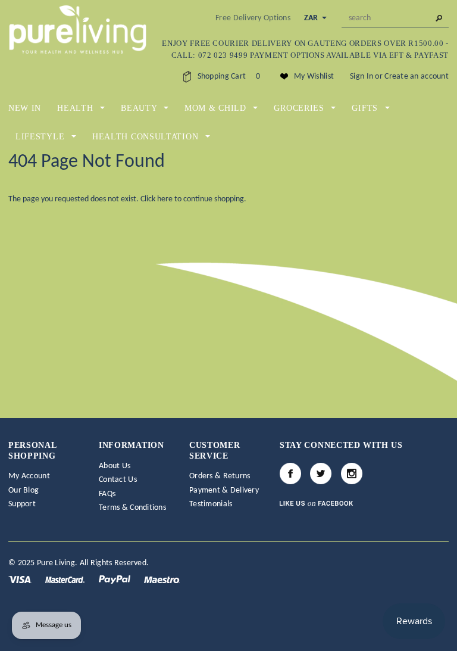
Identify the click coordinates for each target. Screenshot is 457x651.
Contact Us (118, 479)
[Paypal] (115, 579)
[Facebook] (290, 473)
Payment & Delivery (224, 490)
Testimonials (210, 504)
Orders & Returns (219, 476)
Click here (157, 199)
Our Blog (23, 490)
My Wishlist (314, 76)
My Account (29, 476)
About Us (114, 466)
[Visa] (20, 579)
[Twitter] (320, 473)
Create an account (416, 76)
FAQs (107, 494)
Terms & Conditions (132, 507)
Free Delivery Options (252, 18)
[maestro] (162, 579)
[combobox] (395, 18)
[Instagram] (351, 473)
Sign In (361, 76)
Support (22, 504)
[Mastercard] (65, 579)
